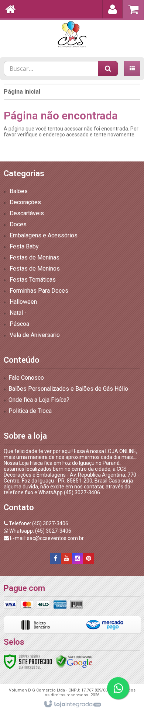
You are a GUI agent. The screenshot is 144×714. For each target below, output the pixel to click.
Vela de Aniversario (35, 334)
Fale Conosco (26, 377)
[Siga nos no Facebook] (55, 558)
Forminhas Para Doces (39, 290)
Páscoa (19, 323)
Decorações (25, 202)
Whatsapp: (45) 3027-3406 (39, 531)
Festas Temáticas (33, 279)
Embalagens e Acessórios (44, 235)
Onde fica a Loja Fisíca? (38, 399)
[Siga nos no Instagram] (77, 558)
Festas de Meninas (34, 257)
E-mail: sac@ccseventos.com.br (46, 538)
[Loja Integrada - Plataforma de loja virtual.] (72, 704)
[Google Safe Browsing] (74, 661)
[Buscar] (108, 68)
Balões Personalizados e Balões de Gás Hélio (68, 388)
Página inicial (22, 91)
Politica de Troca (30, 410)
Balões (19, 191)
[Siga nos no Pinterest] (88, 558)
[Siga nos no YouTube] (66, 558)
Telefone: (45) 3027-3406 (38, 523)
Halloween (23, 301)
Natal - (18, 312)
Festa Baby (24, 246)
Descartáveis (27, 213)
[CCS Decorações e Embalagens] (72, 35)
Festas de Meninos (35, 268)
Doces (18, 224)
